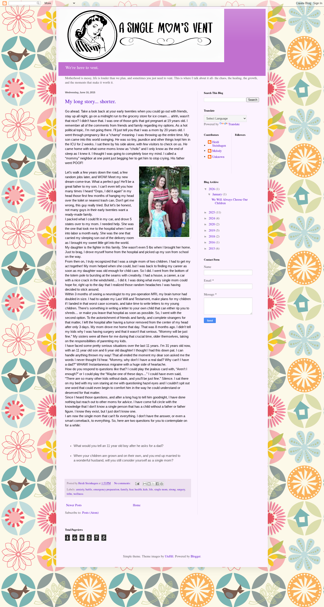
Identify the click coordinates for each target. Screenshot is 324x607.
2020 (212, 224)
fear (131, 489)
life (151, 489)
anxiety (80, 489)
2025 (212, 212)
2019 (212, 230)
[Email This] (145, 484)
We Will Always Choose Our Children (230, 201)
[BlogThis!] (149, 484)
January (217, 194)
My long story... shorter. (90, 101)
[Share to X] (153, 484)
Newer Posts (74, 505)
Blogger (195, 556)
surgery (181, 489)
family (124, 489)
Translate (234, 124)
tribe (69, 494)
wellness (78, 494)
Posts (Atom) (90, 512)
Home (136, 505)
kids (145, 489)
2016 (212, 242)
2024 (212, 218)
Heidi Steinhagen (219, 144)
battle (89, 489)
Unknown (218, 157)
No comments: (122, 483)
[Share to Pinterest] (161, 484)
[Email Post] (137, 483)
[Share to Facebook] (157, 484)
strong (172, 489)
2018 (212, 236)
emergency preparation (106, 489)
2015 (212, 248)
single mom (161, 489)
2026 (212, 189)
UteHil (169, 556)
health (138, 489)
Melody (217, 151)
